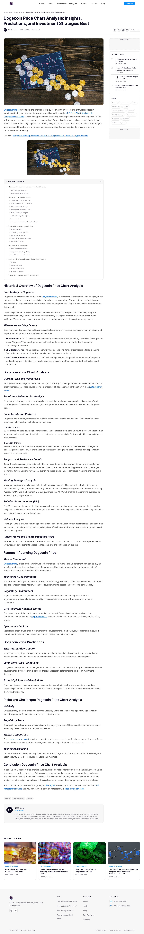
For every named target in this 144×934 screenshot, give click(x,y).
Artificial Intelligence (118, 123)
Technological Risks (17, 271)
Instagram (50, 785)
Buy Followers (88, 915)
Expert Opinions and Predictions (21, 255)
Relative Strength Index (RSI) (19, 216)
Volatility (13, 262)
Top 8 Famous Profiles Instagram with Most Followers (127, 78)
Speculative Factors (17, 241)
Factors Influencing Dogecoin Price (21, 226)
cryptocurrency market (18, 739)
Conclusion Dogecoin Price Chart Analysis (23, 275)
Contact (93, 3)
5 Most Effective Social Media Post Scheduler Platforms (126, 69)
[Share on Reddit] (127, 30)
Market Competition (17, 268)
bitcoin (7, 799)
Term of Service (115, 930)
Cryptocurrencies (12, 110)
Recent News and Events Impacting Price (24, 222)
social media (116, 107)
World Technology (117, 115)
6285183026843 (120, 901)
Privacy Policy (101, 930)
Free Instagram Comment (67, 906)
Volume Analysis (15, 219)
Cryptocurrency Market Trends (20, 238)
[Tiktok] (16, 910)
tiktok (134, 103)
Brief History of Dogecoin (18, 190)
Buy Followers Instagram (67, 3)
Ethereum (131, 111)
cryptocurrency (50, 297)
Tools (83, 3)
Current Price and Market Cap (20, 200)
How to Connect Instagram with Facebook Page (127, 86)
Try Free (129, 3)
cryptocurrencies (39, 616)
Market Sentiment (16, 229)
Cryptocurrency (19, 12)
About (50, 3)
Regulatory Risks (16, 265)
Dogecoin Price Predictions (18, 245)
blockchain (115, 119)
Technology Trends (118, 111)
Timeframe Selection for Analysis (21, 203)
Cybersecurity (131, 115)
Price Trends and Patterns (19, 206)
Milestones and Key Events (19, 193)
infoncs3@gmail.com (122, 906)
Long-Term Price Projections (20, 252)
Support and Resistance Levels (20, 210)
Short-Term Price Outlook (18, 249)
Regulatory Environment (18, 235)
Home (41, 3)
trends (30, 799)
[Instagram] (11, 910)
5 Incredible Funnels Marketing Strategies (126, 60)
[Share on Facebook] (114, 30)
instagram (126, 119)
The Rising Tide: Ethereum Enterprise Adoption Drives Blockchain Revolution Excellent (123, 871)
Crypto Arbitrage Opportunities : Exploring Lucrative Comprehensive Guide (54, 871)
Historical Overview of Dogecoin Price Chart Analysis (27, 187)
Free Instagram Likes (65, 910)
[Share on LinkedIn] (123, 30)
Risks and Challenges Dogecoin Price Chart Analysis (27, 259)
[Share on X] (118, 30)
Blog (103, 3)
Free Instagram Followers (67, 901)
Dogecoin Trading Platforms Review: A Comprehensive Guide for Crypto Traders (50, 135)
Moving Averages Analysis (19, 213)
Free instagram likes (74, 789)
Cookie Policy (129, 930)
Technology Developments (19, 232)
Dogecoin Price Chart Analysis (19, 197)
